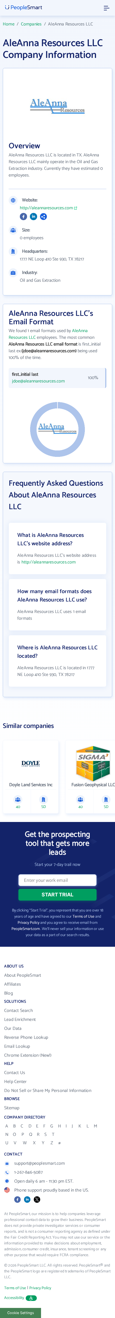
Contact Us (14, 1073)
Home (9, 24)
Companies (31, 24)
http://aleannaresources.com (46, 208)
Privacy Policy (28, 923)
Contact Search (18, 1010)
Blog (8, 993)
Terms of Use (83, 916)
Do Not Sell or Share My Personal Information (47, 1090)
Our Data (13, 1028)
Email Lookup (17, 1046)
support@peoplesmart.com (39, 1163)
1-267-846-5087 (28, 1172)
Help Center (15, 1082)
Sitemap (11, 1108)
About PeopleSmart (22, 975)
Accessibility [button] (14, 1298)
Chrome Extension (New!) (28, 1055)
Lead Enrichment (20, 1019)
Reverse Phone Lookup (26, 1037)
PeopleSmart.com (25, 929)
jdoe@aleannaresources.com (38, 381)
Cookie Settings (20, 1313)
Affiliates (12, 984)
